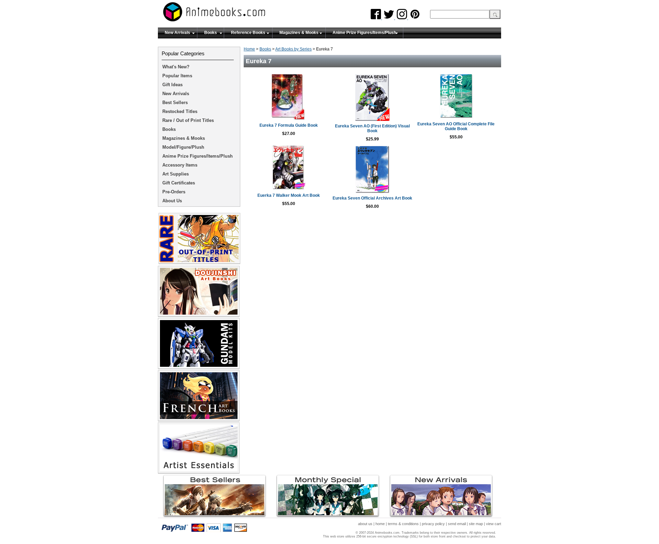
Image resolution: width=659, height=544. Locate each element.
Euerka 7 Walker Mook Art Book (288, 195)
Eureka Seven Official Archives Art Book (372, 198)
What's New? (175, 66)
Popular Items (177, 75)
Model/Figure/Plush (183, 147)
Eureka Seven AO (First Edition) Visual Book (372, 128)
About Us (172, 200)
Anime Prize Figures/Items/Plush (364, 32)
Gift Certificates (178, 182)
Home (249, 49)
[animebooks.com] (242, 13)
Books (210, 32)
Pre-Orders (173, 191)
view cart (493, 524)
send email (457, 524)
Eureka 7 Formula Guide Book (288, 125)
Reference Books (248, 32)
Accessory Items (179, 165)
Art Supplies (175, 174)
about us (365, 524)
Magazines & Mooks (299, 32)
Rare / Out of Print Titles (188, 120)
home (380, 524)
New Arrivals (177, 32)
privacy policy (433, 524)
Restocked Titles (179, 111)
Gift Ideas (172, 84)
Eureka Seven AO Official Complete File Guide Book (456, 126)
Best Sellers (175, 102)
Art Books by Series (293, 49)
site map (476, 524)
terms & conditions (403, 524)
